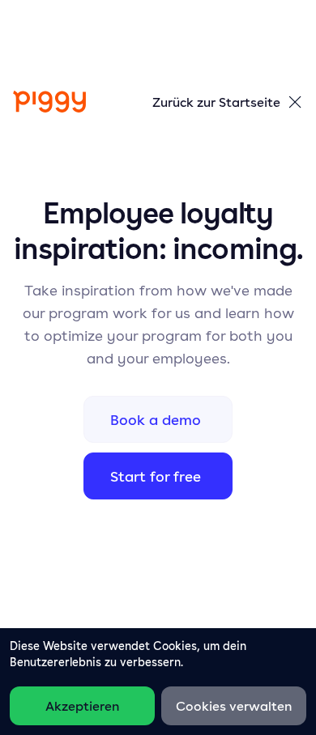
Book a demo (155, 419)
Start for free (155, 476)
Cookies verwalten (234, 706)
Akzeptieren (82, 706)
